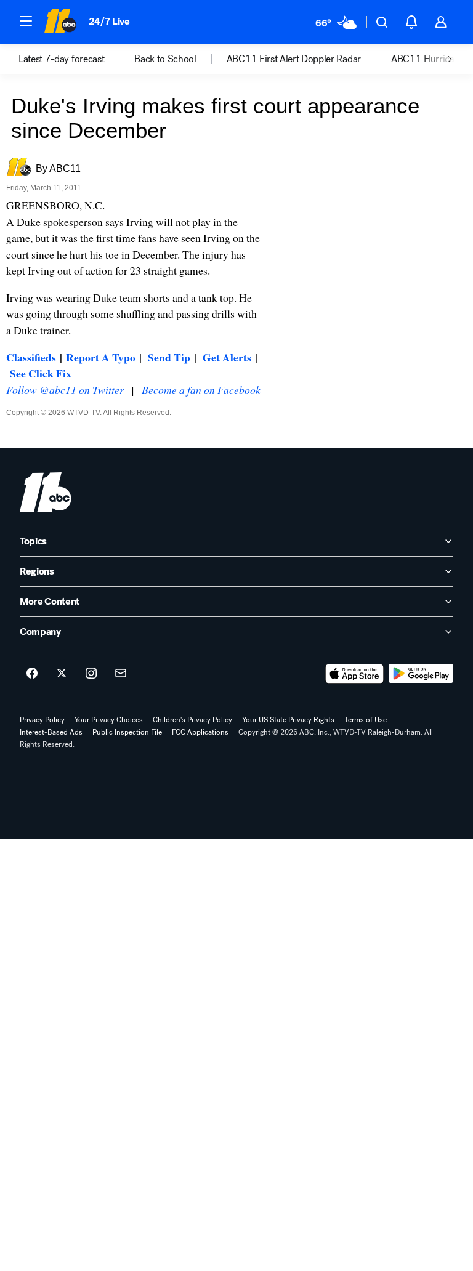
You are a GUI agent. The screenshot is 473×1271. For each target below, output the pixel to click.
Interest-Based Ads (51, 732)
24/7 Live (109, 21)
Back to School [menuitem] (165, 59)
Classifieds (31, 357)
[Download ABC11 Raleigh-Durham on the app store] (354, 674)
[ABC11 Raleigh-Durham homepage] (60, 22)
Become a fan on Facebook (201, 389)
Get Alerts (227, 357)
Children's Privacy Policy (192, 720)
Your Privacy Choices (109, 720)
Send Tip (169, 357)
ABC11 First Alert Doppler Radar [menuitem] (294, 59)
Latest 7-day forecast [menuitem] (61, 59)
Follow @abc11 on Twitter (65, 389)
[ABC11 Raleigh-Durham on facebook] (32, 673)
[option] (76, 59)
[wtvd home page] (45, 492)
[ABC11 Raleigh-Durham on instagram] (91, 673)
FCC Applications (200, 732)
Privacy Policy (42, 720)
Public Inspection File (127, 732)
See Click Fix (40, 373)
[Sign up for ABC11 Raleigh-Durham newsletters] (120, 673)
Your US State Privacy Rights (288, 720)
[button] (26, 21)
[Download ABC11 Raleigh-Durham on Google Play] (421, 674)
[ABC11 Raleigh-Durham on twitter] (61, 673)
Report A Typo (100, 357)
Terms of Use (365, 720)
